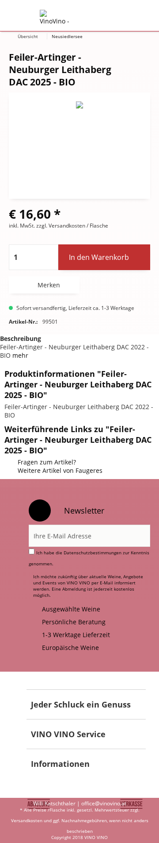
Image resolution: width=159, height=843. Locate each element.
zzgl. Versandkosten (60, 225)
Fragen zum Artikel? (47, 462)
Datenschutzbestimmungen (92, 552)
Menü (21, 16)
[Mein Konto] (113, 16)
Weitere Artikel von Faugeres (60, 470)
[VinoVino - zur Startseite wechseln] (55, 17)
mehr (19, 355)
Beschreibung (20, 338)
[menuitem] (21, 16)
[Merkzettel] (92, 16)
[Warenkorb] (135, 16)
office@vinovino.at (103, 803)
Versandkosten (26, 820)
